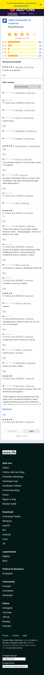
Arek (17, 203)
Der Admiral (20, 226)
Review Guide (9, 503)
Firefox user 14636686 (14, 247)
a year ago (27, 159)
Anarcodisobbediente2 (14, 319)
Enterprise (7, 573)
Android (6, 534)
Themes (23, 13)
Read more (7, 409)
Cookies (15, 635)
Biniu (17, 265)
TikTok (5, 617)
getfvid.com (17, 26)
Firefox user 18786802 (14, 378)
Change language (9, 655)
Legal (24, 635)
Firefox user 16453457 (14, 337)
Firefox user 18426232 (14, 213)
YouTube (6, 612)
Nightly (6, 556)
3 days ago (30, 93)
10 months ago (29, 138)
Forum (5, 494)
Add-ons (7, 463)
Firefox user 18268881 (14, 280)
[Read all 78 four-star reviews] (22, 45)
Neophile (19, 67)
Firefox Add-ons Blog (13, 472)
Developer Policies (11, 485)
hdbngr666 (20, 363)
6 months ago (27, 118)
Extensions (12, 13)
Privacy (5, 635)
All (3, 543)
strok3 (18, 303)
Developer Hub (10, 481)
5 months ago (29, 110)
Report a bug (9, 499)
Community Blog (10, 490)
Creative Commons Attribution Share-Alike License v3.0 (19, 645)
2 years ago (29, 67)
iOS (4, 530)
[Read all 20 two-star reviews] (22, 52)
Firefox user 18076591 (14, 422)
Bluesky (6, 621)
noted (25, 640)
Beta (4, 560)
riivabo (18, 350)
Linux (5, 539)
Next (31, 431)
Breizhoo (19, 110)
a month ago (29, 103)
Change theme (8, 663)
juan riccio (20, 386)
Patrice (18, 118)
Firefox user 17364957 (14, 196)
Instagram (7, 608)
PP (17, 175)
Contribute (7, 590)
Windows (7, 521)
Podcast (6, 626)
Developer (7, 595)
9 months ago (31, 131)
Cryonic (19, 159)
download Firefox (21, 6)
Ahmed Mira (20, 93)
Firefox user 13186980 (14, 103)
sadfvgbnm (20, 131)
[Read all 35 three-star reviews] (22, 49)
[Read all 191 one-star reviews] (22, 56)
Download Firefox (11, 516)
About (5, 467)
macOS (6, 525)
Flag (4, 75)
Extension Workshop (12, 476)
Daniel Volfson (21, 146)
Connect (6, 586)
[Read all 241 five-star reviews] (22, 42)
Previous (12, 431)
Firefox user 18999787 (14, 296)
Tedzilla (19, 138)
